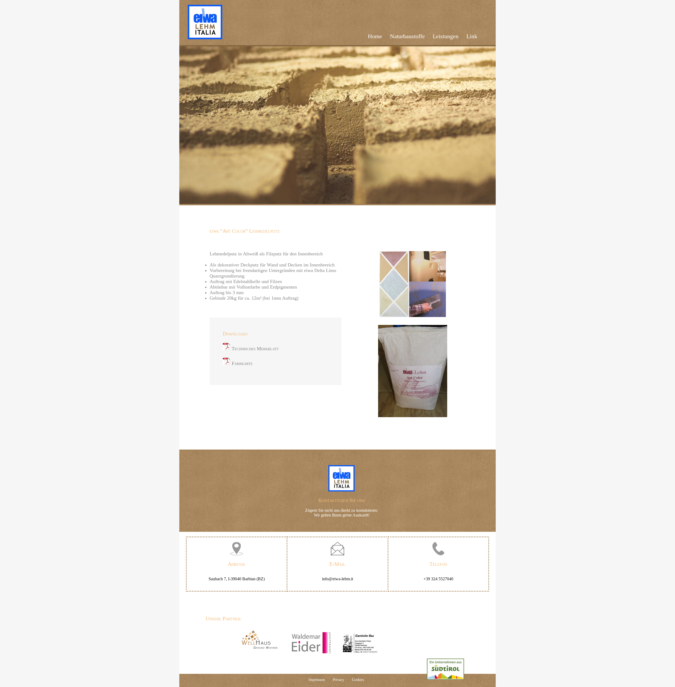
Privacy (338, 680)
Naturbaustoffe (407, 36)
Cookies (358, 680)
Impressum (316, 680)
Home (375, 36)
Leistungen (446, 36)
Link (471, 36)
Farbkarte (241, 363)
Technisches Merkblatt (254, 348)
